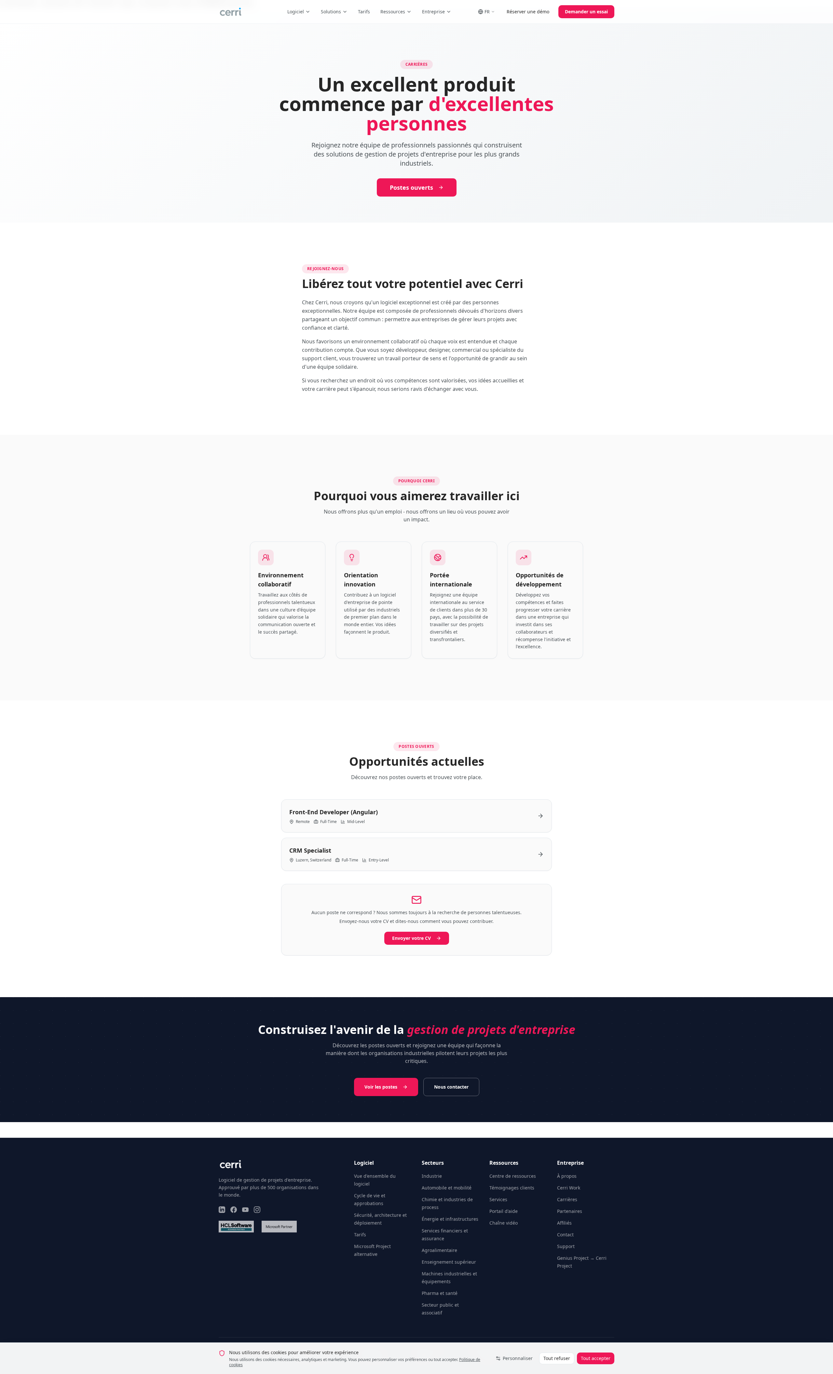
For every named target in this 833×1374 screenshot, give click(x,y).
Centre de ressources (512, 1176)
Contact (565, 1234)
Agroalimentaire (439, 1250)
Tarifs (364, 11)
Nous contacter (451, 1087)
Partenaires (569, 1211)
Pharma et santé (439, 1293)
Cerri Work (568, 1188)
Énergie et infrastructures (450, 1219)
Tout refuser (556, 1358)
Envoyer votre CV (411, 938)
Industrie (432, 1176)
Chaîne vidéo (503, 1223)
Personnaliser (518, 1358)
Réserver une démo (528, 11)
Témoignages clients (511, 1188)
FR (487, 11)
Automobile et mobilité (446, 1188)
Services (498, 1199)
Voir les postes (380, 1087)
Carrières (567, 1199)
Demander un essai (586, 11)
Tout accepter (595, 1358)
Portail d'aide (503, 1211)
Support (566, 1246)
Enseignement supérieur (449, 1262)
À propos (567, 1176)
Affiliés (564, 1223)
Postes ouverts (411, 187)
